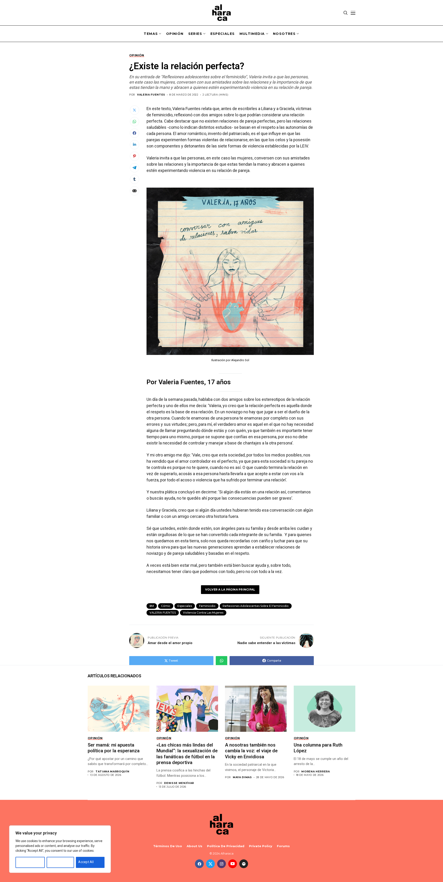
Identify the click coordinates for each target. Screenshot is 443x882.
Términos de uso (167, 846)
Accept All (86, 862)
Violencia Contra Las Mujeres (203, 612)
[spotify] (243, 863)
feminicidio (207, 606)
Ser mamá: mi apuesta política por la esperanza (114, 747)
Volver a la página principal (230, 589)
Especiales (184, 606)
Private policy (260, 846)
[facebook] (199, 863)
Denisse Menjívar (179, 783)
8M (152, 606)
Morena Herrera (315, 771)
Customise (26, 862)
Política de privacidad (225, 846)
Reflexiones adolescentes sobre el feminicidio (256, 606)
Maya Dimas (242, 777)
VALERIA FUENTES (151, 94)
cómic (165, 606)
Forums (283, 846)
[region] (60, 849)
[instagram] (221, 863)
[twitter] (210, 863)
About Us (194, 846)
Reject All (56, 862)
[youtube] (232, 863)
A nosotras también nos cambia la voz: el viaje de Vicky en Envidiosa (251, 750)
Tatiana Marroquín (112, 771)
